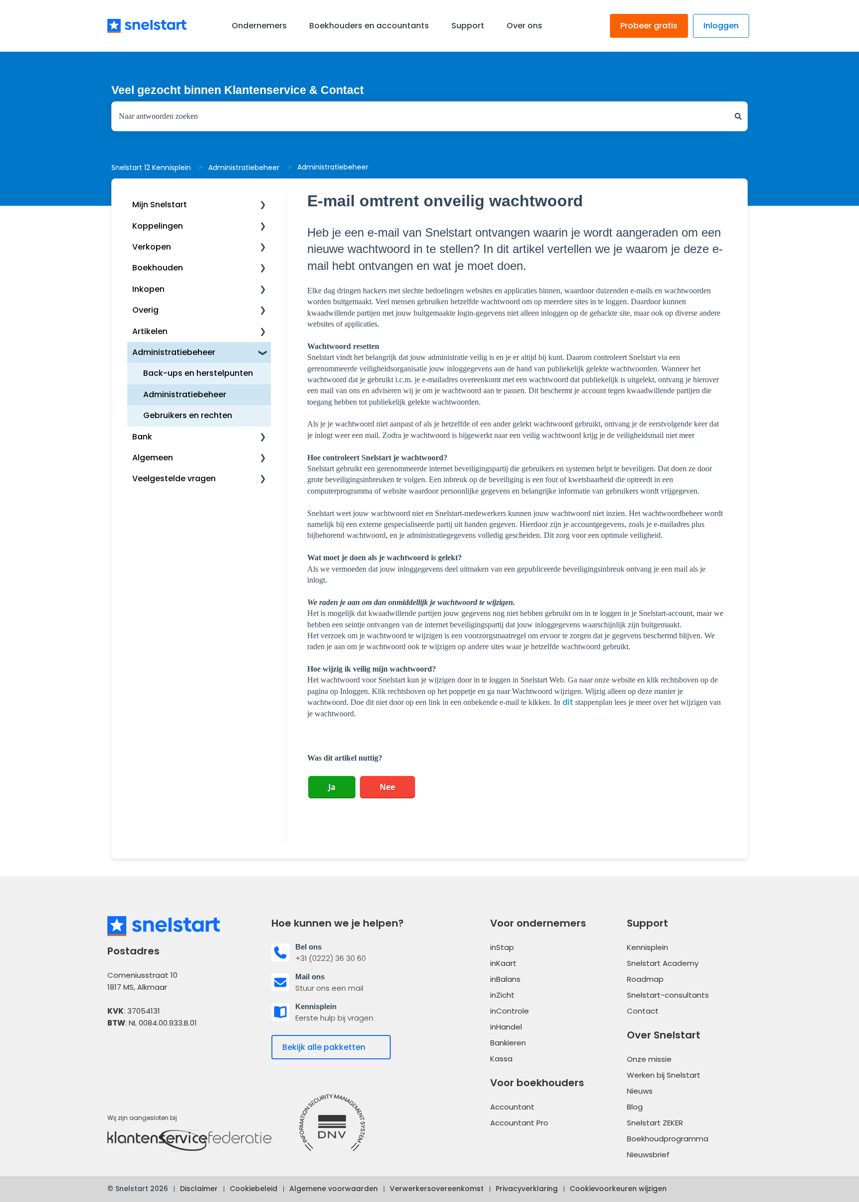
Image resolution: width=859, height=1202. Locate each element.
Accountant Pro (519, 1122)
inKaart (503, 963)
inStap (502, 947)
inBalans (505, 979)
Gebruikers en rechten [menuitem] (187, 415)
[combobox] (420, 116)
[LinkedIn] (144, 1053)
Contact (643, 1011)
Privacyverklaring (527, 1189)
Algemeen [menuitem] (152, 457)
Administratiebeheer (243, 167)
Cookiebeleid (253, 1189)
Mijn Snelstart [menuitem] (159, 204)
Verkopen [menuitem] (151, 247)
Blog (635, 1107)
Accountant (512, 1107)
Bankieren (508, 1042)
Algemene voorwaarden (333, 1189)
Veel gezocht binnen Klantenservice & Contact (237, 90)
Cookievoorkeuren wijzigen (618, 1189)
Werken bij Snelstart (663, 1075)
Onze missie (649, 1059)
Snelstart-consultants (668, 995)
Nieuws (640, 1091)
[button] (263, 205)
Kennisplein (647, 947)
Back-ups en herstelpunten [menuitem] (198, 373)
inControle (509, 1011)
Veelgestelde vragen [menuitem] (174, 478)
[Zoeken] (738, 116)
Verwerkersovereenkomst (437, 1189)
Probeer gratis (649, 25)
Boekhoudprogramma (667, 1138)
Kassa (501, 1058)
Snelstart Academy (662, 963)
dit (567, 702)
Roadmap (645, 979)
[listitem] (347, 952)
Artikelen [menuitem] (150, 331)
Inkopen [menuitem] (148, 289)
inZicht (502, 995)
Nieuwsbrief (648, 1154)
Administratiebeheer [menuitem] (173, 352)
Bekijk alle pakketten (323, 1047)
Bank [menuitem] (142, 436)
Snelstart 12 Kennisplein (151, 167)
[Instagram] (171, 1053)
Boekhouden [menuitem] (157, 267)
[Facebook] (117, 1053)
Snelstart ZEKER (655, 1122)
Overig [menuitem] (145, 310)
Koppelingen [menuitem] (157, 226)
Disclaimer (199, 1189)
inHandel (506, 1027)
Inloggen (721, 25)
